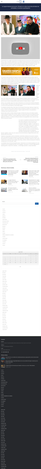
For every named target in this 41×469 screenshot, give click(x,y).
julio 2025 (3, 293)
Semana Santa (4, 238)
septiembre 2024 (5, 310)
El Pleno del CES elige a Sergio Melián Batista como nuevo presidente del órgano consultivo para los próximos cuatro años (34, 173)
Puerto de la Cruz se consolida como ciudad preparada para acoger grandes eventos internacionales (13, 172)
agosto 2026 (4, 270)
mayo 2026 (4, 276)
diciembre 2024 (4, 305)
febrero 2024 (4, 322)
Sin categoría (4, 240)
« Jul (20, 266)
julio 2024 (3, 314)
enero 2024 (4, 324)
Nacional (3, 226)
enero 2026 (4, 283)
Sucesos (3, 243)
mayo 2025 (4, 296)
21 (25, 260)
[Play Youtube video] (20, 48)
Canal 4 (3, 209)
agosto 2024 (4, 312)
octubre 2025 (4, 288)
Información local (19, 151)
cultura (15, 151)
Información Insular (5, 221)
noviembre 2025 (5, 286)
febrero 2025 (3, 440)
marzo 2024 (4, 320)
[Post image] (4, 172)
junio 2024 (4, 315)
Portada (3, 233)
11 (10, 258)
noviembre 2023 (5, 327)
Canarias (3, 210)
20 (20, 260)
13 (20, 258)
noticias (23, 151)
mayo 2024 (4, 317)
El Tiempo (4, 217)
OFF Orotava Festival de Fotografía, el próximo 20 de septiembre (13, 189)
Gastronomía (4, 219)
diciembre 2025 (4, 284)
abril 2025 (4, 298)
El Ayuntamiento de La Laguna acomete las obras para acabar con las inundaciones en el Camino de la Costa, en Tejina (34, 182)
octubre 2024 (4, 308)
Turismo (3, 245)
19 (15, 260)
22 (30, 260)
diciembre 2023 (4, 326)
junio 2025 (4, 295)
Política (3, 231)
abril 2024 (4, 319)
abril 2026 (4, 277)
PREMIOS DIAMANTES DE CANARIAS (8, 234)
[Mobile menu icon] (1, 1)
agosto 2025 (4, 291)
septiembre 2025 (5, 289)
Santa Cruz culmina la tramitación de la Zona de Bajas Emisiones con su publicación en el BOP (34, 189)
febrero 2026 (4, 281)
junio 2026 (4, 274)
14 (25, 258)
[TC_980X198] (20, 74)
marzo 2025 (4, 300)
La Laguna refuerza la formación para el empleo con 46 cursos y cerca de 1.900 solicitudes (13, 182)
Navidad (2, 389)
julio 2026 (3, 272)
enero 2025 (4, 303)
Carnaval (3, 212)
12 (15, 258)
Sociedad (3, 241)
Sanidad (3, 236)
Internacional (4, 224)
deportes (3, 215)
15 (30, 258)
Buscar (3, 201)
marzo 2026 (4, 279)
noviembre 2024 (5, 307)
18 (10, 260)
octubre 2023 (4, 329)
